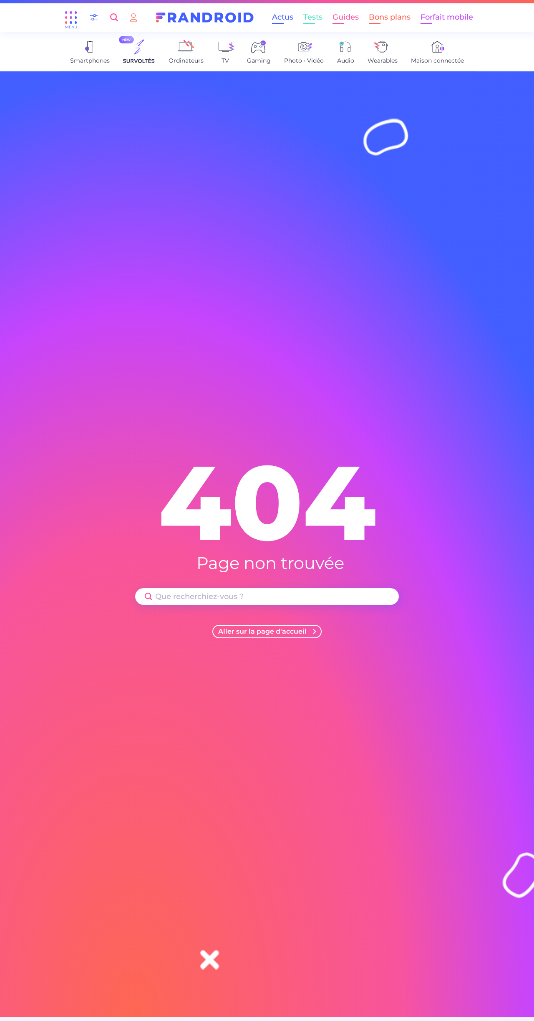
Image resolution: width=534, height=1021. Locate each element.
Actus (282, 17)
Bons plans (390, 17)
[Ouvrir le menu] (70, 17)
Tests (312, 17)
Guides (345, 17)
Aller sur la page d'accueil (262, 631)
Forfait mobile (447, 17)
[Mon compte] (133, 17)
